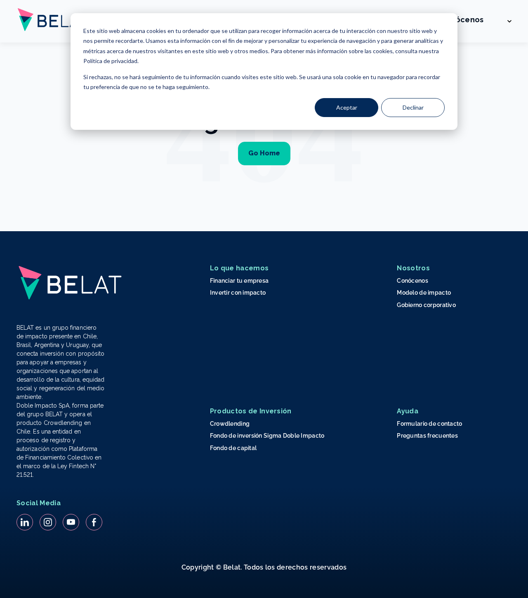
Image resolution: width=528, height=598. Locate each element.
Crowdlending (230, 423)
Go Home (264, 153)
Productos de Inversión (251, 411)
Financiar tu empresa (239, 280)
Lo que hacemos (239, 268)
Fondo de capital (233, 448)
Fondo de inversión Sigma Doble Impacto (267, 435)
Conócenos (462, 19)
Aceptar (346, 107)
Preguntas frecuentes (427, 435)
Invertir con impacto (238, 292)
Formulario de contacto (429, 423)
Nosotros (413, 268)
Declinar (413, 107)
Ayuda (407, 411)
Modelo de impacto (424, 292)
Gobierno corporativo (426, 305)
